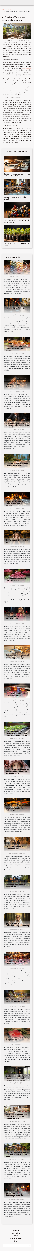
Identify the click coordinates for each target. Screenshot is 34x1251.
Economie (16, 1230)
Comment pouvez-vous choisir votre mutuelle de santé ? (17, 175)
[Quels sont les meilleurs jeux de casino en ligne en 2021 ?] (17, 690)
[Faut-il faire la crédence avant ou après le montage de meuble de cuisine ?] (17, 1112)
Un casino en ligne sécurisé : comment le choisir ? (16, 962)
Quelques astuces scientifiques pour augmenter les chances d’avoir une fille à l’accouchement (17, 773)
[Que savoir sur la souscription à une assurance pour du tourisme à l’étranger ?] (17, 652)
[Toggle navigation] (4, 2)
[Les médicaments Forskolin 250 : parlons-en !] (17, 576)
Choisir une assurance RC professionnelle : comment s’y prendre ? (17, 425)
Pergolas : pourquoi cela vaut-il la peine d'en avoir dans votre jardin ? (17, 1155)
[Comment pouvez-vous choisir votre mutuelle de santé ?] (17, 164)
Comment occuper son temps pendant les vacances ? (17, 464)
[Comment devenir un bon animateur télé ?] (17, 614)
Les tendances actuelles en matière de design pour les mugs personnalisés (16, 272)
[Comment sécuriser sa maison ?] (17, 382)
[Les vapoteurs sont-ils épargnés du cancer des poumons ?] (17, 1190)
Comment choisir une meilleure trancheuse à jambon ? (14, 348)
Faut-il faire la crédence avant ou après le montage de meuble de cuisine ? (17, 1116)
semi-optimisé (26, 68)
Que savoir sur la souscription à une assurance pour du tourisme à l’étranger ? (17, 657)
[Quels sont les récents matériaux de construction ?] (17, 210)
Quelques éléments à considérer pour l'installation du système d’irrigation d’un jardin (16, 734)
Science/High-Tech (16, 1238)
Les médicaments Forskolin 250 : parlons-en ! (16, 579)
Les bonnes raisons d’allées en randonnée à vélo (17, 847)
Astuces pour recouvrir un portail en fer (15, 886)
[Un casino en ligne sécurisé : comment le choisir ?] (17, 958)
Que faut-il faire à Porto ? (15, 308)
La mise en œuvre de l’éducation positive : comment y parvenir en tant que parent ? (17, 925)
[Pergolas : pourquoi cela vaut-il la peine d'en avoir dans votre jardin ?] (17, 1150)
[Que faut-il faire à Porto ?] (17, 305)
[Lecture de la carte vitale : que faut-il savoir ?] (17, 805)
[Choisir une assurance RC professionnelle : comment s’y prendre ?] (17, 420)
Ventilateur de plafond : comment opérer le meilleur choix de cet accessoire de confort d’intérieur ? (16, 1079)
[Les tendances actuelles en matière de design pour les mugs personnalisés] (17, 267)
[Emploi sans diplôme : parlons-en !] (17, 537)
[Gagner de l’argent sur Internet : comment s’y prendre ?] (17, 499)
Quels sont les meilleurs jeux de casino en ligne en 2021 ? (16, 694)
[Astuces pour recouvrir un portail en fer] (17, 882)
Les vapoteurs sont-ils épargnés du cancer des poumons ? (14, 1195)
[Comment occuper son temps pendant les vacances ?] (17, 461)
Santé (16, 1236)
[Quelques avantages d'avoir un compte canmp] (17, 1035)
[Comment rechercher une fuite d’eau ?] (17, 187)
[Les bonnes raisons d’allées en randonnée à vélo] (17, 844)
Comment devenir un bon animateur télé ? (15, 618)
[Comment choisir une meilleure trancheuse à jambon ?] (17, 344)
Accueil (3, 9)
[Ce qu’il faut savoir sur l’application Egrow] (17, 233)
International (16, 1233)
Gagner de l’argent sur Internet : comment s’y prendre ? (14, 504)
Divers (9, 9)
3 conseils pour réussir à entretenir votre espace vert (16, 1000)
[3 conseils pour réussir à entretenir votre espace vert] (17, 997)
